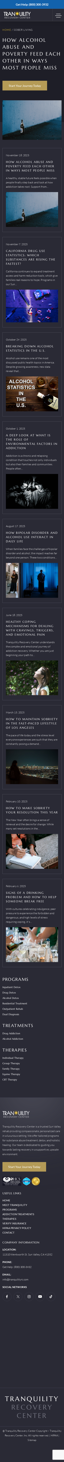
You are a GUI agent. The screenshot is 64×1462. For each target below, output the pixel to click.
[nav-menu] (59, 14)
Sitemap (32, 1440)
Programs (9, 1209)
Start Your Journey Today (25, 85)
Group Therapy (11, 1063)
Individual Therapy (13, 1057)
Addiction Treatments (18, 1214)
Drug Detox (9, 992)
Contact (8, 1232)
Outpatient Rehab (12, 1008)
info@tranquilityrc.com (15, 1279)
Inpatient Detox (11, 987)
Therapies (9, 1218)
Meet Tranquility (14, 1204)
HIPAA (54, 1435)
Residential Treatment (14, 1003)
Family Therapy (11, 1068)
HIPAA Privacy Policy (16, 1228)
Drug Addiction (11, 1033)
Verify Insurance (14, 1223)
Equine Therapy (11, 1074)
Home (6, 29)
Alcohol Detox (10, 998)
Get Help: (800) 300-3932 (32, 4)
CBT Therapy (9, 1079)
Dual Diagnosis (10, 1014)
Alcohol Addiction (12, 1038)
